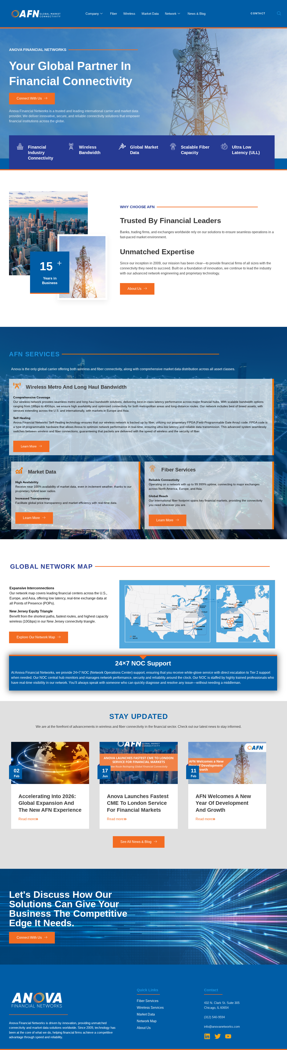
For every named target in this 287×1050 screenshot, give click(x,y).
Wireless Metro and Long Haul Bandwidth (76, 387)
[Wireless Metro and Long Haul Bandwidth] (17, 385)
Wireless (129, 13)
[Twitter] (218, 1036)
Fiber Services (178, 469)
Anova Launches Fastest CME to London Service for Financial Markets (138, 803)
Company (92, 13)
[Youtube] (228, 1036)
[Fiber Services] (152, 468)
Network (170, 13)
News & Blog (196, 13)
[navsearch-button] (279, 13)
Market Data (150, 13)
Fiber (113, 13)
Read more (26, 819)
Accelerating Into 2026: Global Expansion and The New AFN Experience (50, 803)
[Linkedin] (207, 1036)
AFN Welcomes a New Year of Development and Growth (223, 803)
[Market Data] (19, 470)
